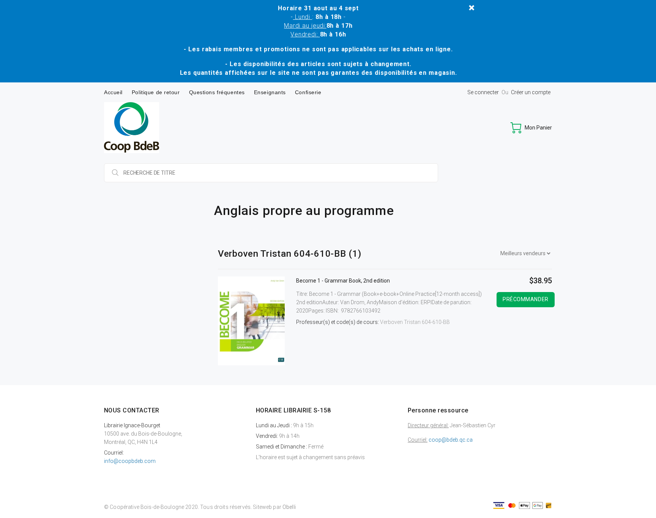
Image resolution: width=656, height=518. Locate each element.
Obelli (289, 507)
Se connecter (483, 92)
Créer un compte (530, 92)
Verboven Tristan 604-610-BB (415, 322)
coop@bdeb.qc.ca (451, 440)
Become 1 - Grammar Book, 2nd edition (343, 281)
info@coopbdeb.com (130, 461)
